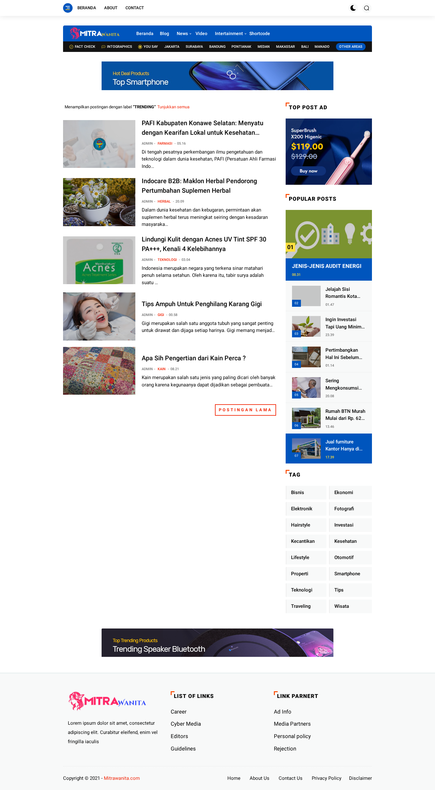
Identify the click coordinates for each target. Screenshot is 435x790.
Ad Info (282, 711)
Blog (164, 33)
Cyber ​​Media (186, 724)
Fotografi (344, 509)
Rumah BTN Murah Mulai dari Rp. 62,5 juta (345, 415)
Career (179, 711)
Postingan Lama (245, 409)
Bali (305, 47)
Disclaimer (360, 778)
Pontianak (241, 47)
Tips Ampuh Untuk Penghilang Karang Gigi (202, 304)
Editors (179, 736)
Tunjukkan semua (173, 106)
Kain (162, 369)
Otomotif (343, 557)
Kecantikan (303, 541)
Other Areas (350, 47)
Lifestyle (300, 557)
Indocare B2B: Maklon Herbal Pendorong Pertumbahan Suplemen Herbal (199, 185)
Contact (134, 7)
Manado (322, 47)
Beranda (86, 7)
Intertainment (229, 33)
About (111, 7)
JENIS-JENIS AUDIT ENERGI (326, 266)
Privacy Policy (326, 778)
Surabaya (194, 47)
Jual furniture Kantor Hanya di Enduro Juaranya (342, 446)
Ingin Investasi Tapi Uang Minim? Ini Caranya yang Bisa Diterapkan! (344, 323)
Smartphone (347, 574)
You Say (151, 47)
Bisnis (297, 492)
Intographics (119, 47)
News (182, 33)
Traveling (301, 606)
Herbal (164, 201)
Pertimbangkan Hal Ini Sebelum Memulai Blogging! (342, 354)
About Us (259, 778)
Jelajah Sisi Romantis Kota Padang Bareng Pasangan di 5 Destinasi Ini (341, 293)
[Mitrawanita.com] (94, 33)
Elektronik (301, 509)
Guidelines (183, 748)
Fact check (85, 47)
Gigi (161, 315)
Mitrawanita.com (122, 778)
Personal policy (292, 736)
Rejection (285, 748)
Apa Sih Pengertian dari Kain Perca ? (194, 358)
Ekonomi (343, 492)
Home (233, 778)
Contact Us (291, 778)
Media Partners (292, 724)
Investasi (343, 525)
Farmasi (165, 143)
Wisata (341, 606)
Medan (264, 47)
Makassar (285, 47)
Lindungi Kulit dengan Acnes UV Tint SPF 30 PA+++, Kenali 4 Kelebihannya (204, 244)
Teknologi (167, 260)
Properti (299, 574)
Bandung (217, 47)
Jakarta (171, 47)
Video (201, 33)
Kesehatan (345, 541)
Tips (339, 590)
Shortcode (259, 33)
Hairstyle (300, 525)
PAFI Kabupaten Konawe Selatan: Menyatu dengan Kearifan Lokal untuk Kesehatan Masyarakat (202, 128)
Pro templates (156, 778)
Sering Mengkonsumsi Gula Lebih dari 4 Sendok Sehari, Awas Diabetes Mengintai (343, 384)
